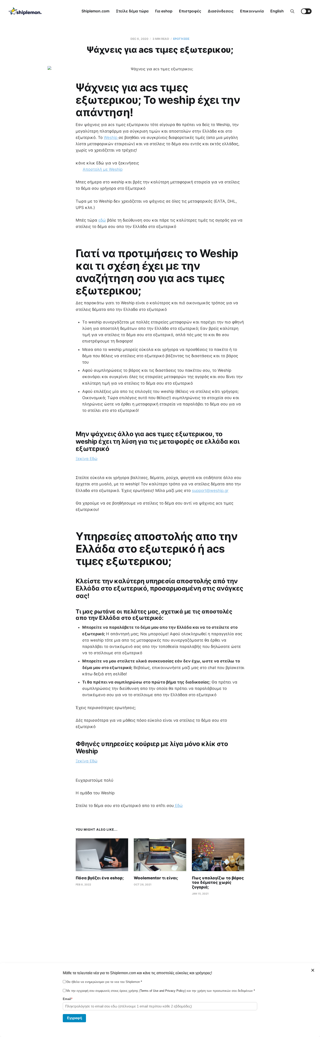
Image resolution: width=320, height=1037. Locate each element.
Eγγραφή (74, 1018)
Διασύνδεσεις (221, 11)
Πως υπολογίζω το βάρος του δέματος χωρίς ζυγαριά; (218, 882)
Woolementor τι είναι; (156, 878)
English (277, 11)
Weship (111, 137)
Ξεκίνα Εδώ (86, 458)
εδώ (102, 220)
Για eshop (163, 11)
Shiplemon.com (95, 11)
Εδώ (178, 805)
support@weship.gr (210, 490)
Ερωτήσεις (181, 39)
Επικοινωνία (252, 11)
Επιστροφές (190, 11)
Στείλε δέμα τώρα (132, 11)
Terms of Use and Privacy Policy (162, 990)
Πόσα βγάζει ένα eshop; (100, 878)
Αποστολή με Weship (103, 169)
